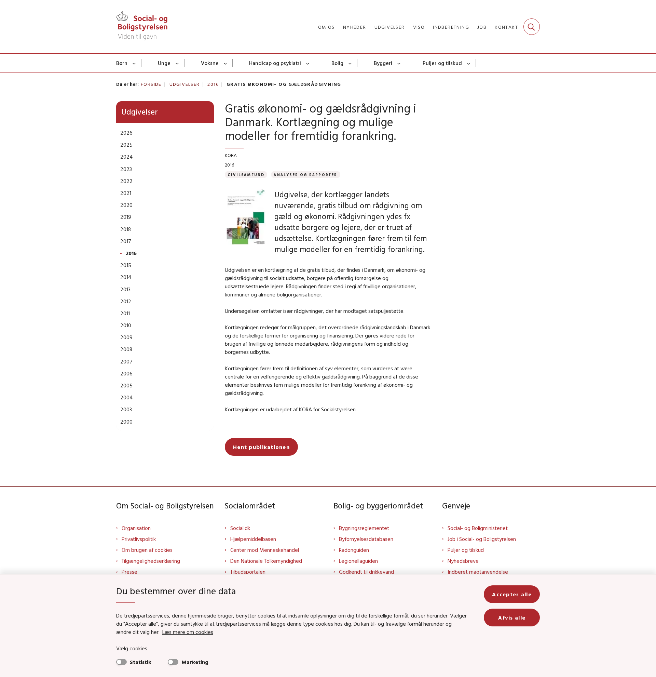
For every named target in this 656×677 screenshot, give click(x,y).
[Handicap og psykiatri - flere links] (308, 63)
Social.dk (240, 528)
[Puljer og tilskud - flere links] (469, 63)
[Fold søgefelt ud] (531, 26)
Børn (121, 62)
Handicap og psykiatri (275, 62)
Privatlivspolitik (139, 538)
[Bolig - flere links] (350, 63)
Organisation (136, 528)
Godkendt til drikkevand (366, 571)
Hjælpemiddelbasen (253, 538)
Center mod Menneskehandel (264, 549)
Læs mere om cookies (187, 631)
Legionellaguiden (358, 560)
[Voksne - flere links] (226, 63)
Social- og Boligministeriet (478, 528)
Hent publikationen (261, 446)
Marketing (194, 662)
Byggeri (383, 62)
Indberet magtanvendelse (478, 571)
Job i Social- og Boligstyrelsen (482, 538)
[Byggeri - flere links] (399, 63)
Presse (129, 571)
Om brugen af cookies (147, 549)
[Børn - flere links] (134, 63)
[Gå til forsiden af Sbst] (141, 26)
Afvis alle (511, 617)
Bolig (337, 62)
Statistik (140, 662)
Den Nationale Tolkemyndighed (266, 560)
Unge (164, 62)
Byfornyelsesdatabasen (366, 538)
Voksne (210, 62)
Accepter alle (512, 594)
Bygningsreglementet (364, 528)
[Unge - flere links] (177, 63)
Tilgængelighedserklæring (151, 560)
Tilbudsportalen (247, 571)
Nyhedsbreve (463, 560)
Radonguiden (354, 549)
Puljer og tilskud (442, 62)
